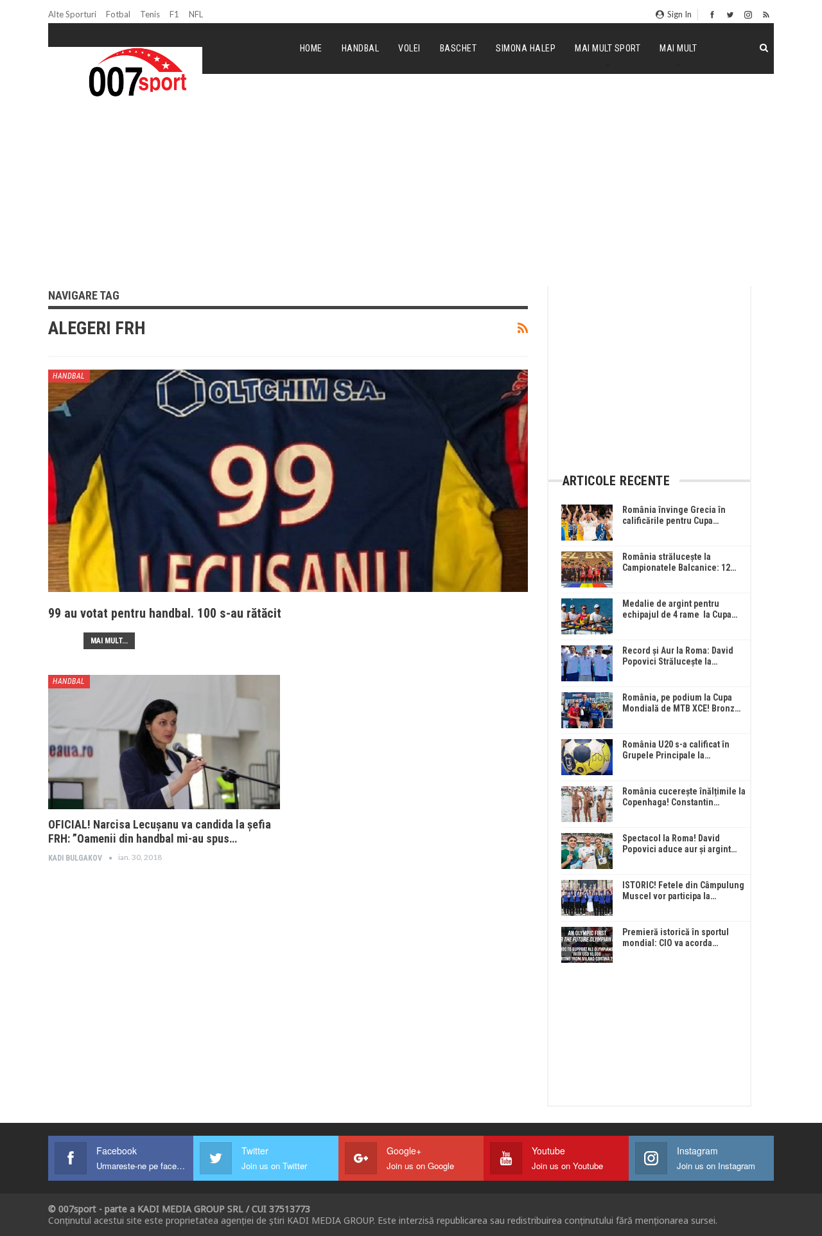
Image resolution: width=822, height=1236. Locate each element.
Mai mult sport (607, 48)
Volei (409, 48)
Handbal (361, 48)
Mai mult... (109, 640)
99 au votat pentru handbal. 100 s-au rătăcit (164, 613)
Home (311, 48)
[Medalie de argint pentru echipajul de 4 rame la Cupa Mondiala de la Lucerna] (587, 616)
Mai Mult (678, 48)
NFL (196, 14)
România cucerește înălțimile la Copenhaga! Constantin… (684, 796)
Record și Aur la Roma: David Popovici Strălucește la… (677, 656)
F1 (174, 14)
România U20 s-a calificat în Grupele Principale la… (676, 749)
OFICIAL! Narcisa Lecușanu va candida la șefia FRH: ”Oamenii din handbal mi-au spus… (159, 831)
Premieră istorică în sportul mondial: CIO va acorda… (675, 937)
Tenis (150, 14)
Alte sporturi (72, 14)
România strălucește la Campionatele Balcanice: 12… (679, 562)
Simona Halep (525, 48)
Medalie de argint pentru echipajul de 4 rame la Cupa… (679, 609)
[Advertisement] (411, 189)
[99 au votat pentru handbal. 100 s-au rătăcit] (288, 502)
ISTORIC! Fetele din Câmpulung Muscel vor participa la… (683, 890)
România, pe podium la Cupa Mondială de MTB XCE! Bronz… (681, 702)
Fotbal (118, 14)
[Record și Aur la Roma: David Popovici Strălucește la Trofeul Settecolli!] (587, 663)
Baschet (458, 48)
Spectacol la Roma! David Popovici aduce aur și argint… (679, 843)
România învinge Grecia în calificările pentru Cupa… (674, 515)
